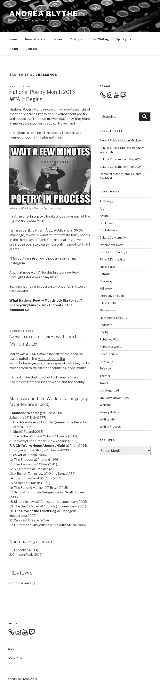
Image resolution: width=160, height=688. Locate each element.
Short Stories (108, 354)
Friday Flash (107, 266)
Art (102, 208)
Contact (31, 48)
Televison (106, 368)
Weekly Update (109, 412)
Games (57, 39)
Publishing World (110, 346)
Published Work (110, 339)
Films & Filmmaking (112, 259)
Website (105, 404)
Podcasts (106, 324)
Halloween (106, 288)
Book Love (107, 223)
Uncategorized (109, 390)
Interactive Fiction (112, 295)
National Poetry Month (26, 109)
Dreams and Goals (112, 245)
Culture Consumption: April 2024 (121, 166)
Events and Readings (113, 252)
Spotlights (123, 39)
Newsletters (33, 39)
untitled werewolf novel (115, 397)
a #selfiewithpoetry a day (48, 258)
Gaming (105, 274)
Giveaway (106, 281)
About (13, 48)
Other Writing (99, 39)
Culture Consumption (113, 237)
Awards (104, 215)
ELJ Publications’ (60, 230)
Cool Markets (108, 230)
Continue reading (22, 583)
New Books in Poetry (113, 317)
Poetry (74, 39)
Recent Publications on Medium (120, 140)
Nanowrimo (107, 310)
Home (13, 39)
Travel (104, 383)
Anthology (106, 201)
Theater (105, 375)
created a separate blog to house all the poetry (44, 244)
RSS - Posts (16, 658)
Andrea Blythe (43, 13)
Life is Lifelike (109, 303)
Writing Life (107, 419)
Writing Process (110, 426)
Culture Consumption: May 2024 (120, 159)
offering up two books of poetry (46, 216)
